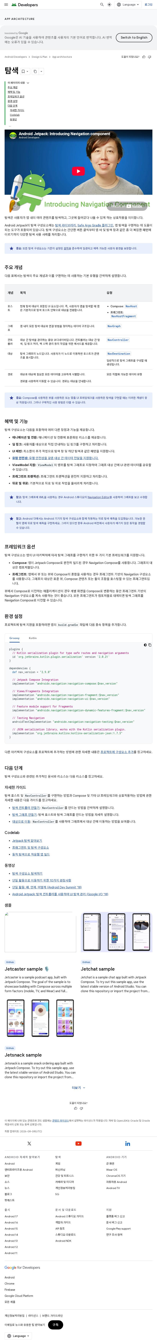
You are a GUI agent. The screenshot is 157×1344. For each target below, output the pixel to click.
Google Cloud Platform (19, 1296)
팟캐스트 (10, 1200)
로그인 (148, 4)
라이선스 (33, 1315)
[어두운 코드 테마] (145, 645)
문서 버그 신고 (114, 1222)
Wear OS (111, 1169)
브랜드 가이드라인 (52, 1315)
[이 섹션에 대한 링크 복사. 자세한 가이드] (30, 788)
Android (10, 1163)
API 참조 (60, 1228)
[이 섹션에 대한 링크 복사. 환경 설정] (26, 617)
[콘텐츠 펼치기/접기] (28, 83)
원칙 (66, 248)
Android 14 (11, 1234)
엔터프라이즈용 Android (19, 1169)
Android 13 (11, 1241)
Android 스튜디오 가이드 (69, 1216)
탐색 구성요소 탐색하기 (27, 874)
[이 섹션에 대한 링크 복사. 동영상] (18, 866)
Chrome (9, 1283)
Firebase (10, 1289)
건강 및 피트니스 (64, 1176)
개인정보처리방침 (65, 1188)
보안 (7, 1176)
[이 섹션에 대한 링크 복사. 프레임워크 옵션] (39, 547)
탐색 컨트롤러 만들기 (26, 808)
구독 (56, 1325)
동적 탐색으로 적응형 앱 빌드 (31, 855)
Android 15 (11, 1228)
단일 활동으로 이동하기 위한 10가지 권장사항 (41, 880)
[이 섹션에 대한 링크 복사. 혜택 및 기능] (32, 422)
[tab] (14, 637)
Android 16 (11, 1222)
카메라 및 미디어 (64, 1182)
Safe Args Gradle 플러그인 (95, 225)
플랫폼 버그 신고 (115, 1216)
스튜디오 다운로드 (65, 1234)
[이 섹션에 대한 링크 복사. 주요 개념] (26, 268)
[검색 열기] (102, 4)
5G (57, 1194)
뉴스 (7, 1188)
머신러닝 (60, 1169)
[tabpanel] (78, 693)
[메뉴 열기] (6, 4)
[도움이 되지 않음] (149, 57)
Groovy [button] (14, 638)
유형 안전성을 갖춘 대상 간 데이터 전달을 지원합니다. (55, 458)
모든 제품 (10, 1302)
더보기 (79, 1088)
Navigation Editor (99, 497)
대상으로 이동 (21, 822)
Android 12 (11, 1247)
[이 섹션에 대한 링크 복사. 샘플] (15, 905)
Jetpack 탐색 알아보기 (27, 841)
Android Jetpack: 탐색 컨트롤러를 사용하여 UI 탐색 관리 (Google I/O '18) (60, 894)
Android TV (113, 1188)
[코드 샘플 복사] (150, 645)
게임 (57, 1163)
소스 (7, 1182)
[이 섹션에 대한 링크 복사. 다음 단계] (26, 768)
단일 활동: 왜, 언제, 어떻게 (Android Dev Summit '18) (47, 887)
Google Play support (118, 1228)
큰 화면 (110, 1163)
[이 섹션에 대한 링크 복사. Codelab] (23, 833)
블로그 (8, 1194)
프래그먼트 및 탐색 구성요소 (30, 848)
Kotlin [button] (33, 638)
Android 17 (11, 1216)
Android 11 (11, 1253)
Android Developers (16, 56)
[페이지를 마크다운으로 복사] (35, 71)
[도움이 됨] (144, 57)
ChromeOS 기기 (116, 1176)
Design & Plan (39, 56)
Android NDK (63, 1241)
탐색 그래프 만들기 (24, 815)
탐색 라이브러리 (65, 225)
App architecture (20, 19)
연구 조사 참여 (114, 1234)
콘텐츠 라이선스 (60, 1120)
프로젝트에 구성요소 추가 (117, 752)
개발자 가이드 (63, 1222)
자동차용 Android (116, 1182)
